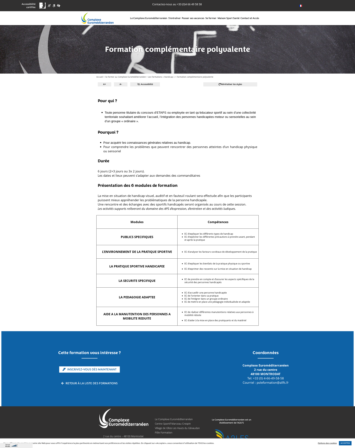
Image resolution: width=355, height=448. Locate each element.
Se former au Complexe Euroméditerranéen (125, 77)
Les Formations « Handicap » (161, 77)
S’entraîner (174, 18)
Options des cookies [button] (327, 443)
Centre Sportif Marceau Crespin (173, 423)
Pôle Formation (163, 432)
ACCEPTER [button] (345, 443)
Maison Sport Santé (228, 18)
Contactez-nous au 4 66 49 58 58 (177, 4)
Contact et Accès (249, 18)
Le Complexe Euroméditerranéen (148, 18)
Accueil (99, 77)
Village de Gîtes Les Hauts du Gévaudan (177, 428)
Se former (210, 18)
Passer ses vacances (193, 18)
